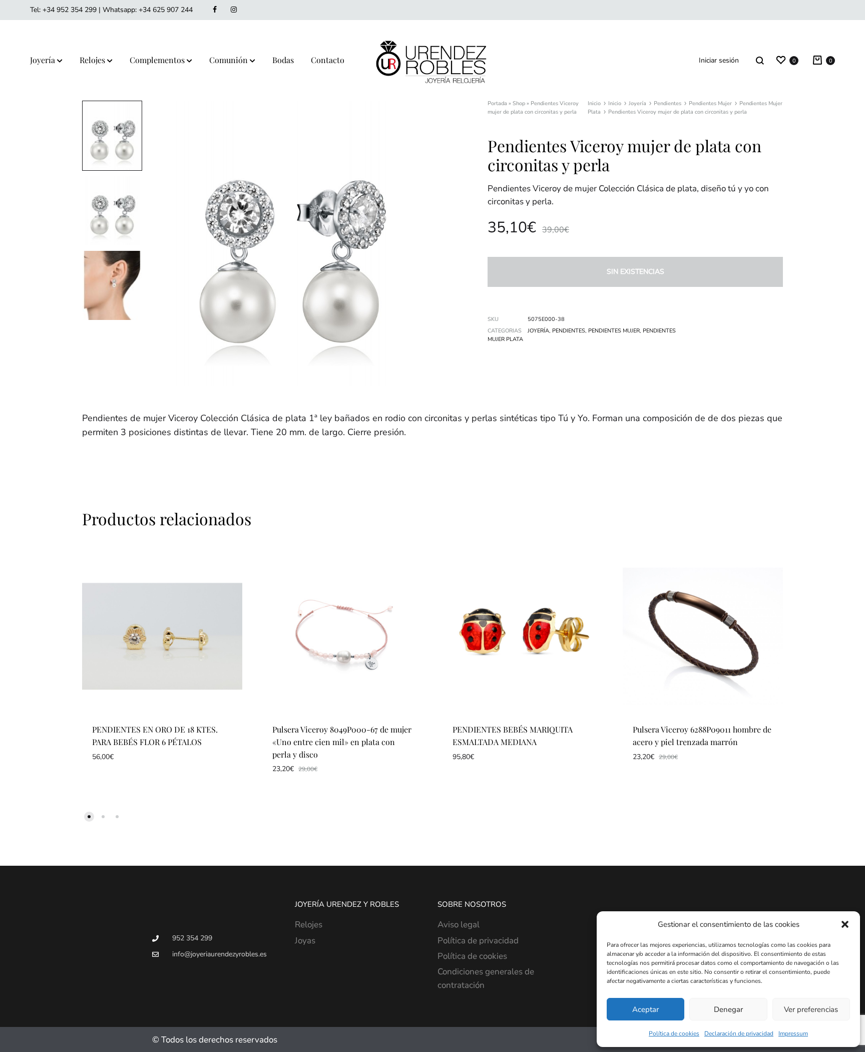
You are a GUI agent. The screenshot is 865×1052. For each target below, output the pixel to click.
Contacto (327, 60)
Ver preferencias (811, 1009)
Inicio (594, 103)
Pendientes (667, 103)
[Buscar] (760, 60)
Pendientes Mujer (710, 103)
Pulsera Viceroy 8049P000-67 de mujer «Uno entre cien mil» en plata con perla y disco (341, 742)
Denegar (728, 1009)
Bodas (283, 60)
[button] (845, 924)
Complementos (157, 60)
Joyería (42, 60)
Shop (519, 103)
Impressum (793, 1033)
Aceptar (645, 1009)
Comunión (228, 60)
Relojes (92, 60)
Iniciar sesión (719, 60)
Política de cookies (674, 1033)
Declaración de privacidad (738, 1033)
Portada (497, 103)
